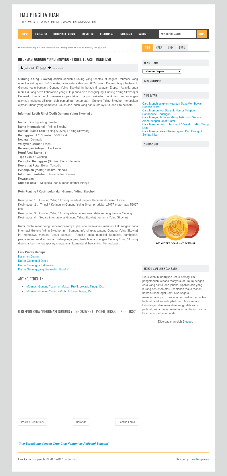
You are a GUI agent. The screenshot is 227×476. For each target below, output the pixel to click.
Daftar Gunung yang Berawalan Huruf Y (43, 269)
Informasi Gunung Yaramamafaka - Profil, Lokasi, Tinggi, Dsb (64, 286)
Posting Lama (126, 422)
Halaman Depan (28, 256)
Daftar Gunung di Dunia (33, 260)
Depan (25, 34)
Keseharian (106, 34)
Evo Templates (199, 459)
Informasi (126, 34)
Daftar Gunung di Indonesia (35, 265)
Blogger (187, 321)
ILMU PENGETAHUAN (38, 15)
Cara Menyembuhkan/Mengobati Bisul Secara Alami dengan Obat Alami (171, 119)
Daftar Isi (41, 34)
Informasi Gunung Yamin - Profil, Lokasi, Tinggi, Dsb (59, 291)
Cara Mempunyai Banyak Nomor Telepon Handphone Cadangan (168, 112)
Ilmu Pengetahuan (64, 34)
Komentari (57, 68)
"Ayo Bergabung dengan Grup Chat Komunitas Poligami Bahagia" (63, 443)
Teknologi (88, 34)
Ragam (142, 34)
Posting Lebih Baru (32, 422)
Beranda (81, 422)
